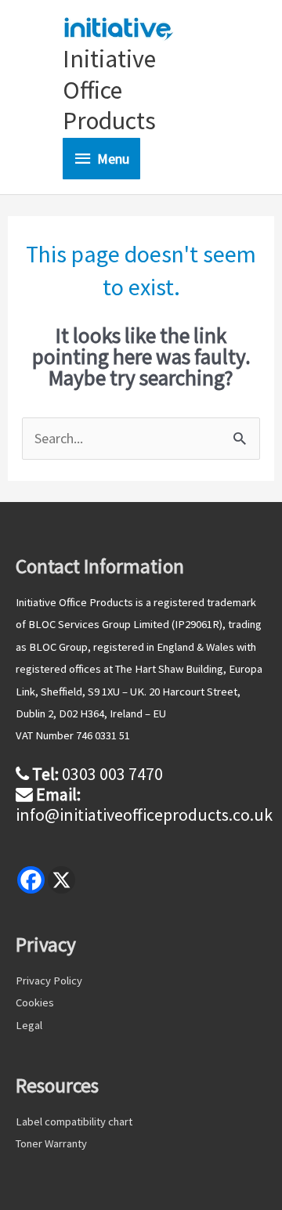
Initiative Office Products (109, 89)
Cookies (35, 1002)
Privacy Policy (49, 980)
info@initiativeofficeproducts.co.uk (144, 814)
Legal (29, 1025)
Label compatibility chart (74, 1121)
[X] (61, 880)
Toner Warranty (51, 1143)
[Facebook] (31, 880)
